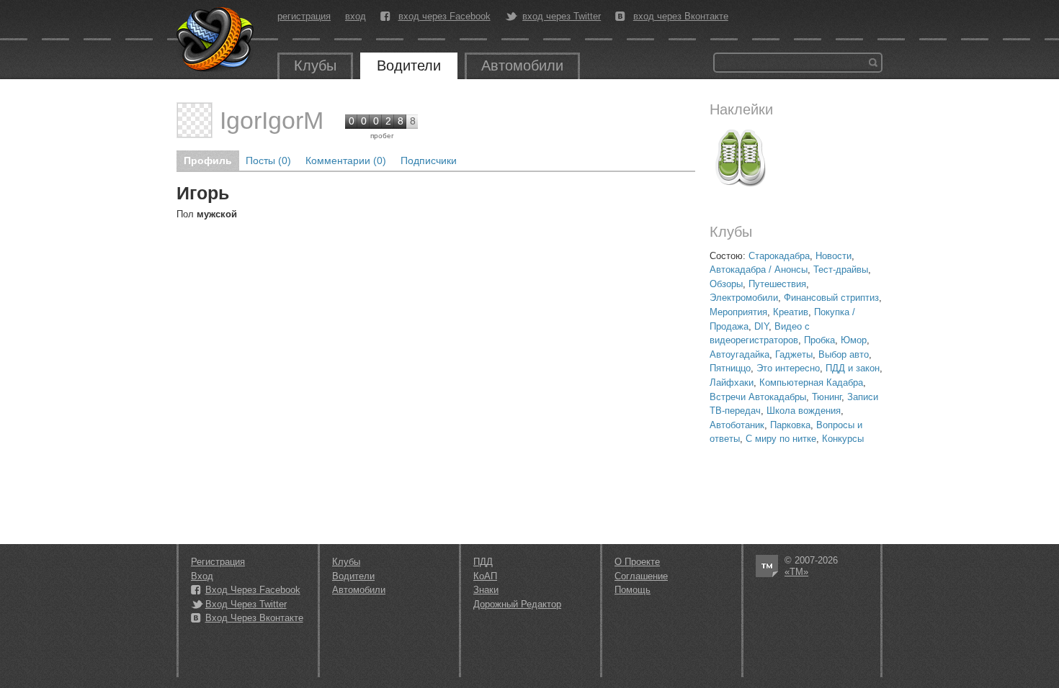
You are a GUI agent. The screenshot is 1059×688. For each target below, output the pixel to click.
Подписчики (429, 160)
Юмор (854, 340)
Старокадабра (779, 255)
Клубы (315, 65)
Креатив (790, 312)
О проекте (637, 561)
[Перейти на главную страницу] (216, 39)
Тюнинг (826, 396)
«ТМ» (796, 571)
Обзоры (726, 284)
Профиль (208, 160)
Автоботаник (737, 425)
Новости (834, 255)
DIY (761, 326)
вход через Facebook (444, 17)
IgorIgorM (271, 120)
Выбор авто (843, 354)
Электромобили (744, 297)
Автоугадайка (739, 354)
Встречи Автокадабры (758, 396)
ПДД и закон (853, 368)
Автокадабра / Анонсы (759, 269)
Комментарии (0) (345, 160)
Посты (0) (268, 160)
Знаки (486, 589)
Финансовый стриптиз (831, 297)
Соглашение (641, 576)
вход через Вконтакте (680, 17)
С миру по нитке (781, 438)
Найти (873, 62)
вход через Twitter (561, 17)
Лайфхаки (732, 382)
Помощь (633, 589)
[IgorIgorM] (194, 120)
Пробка (819, 340)
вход (355, 16)
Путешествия (777, 284)
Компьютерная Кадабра (811, 382)
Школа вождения (804, 410)
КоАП (485, 576)
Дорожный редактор (517, 604)
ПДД (483, 561)
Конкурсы (843, 438)
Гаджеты (794, 354)
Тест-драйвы (840, 269)
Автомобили (522, 65)
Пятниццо (730, 368)
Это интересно (788, 368)
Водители (409, 65)
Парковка (790, 425)
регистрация (304, 16)
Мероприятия (738, 312)
